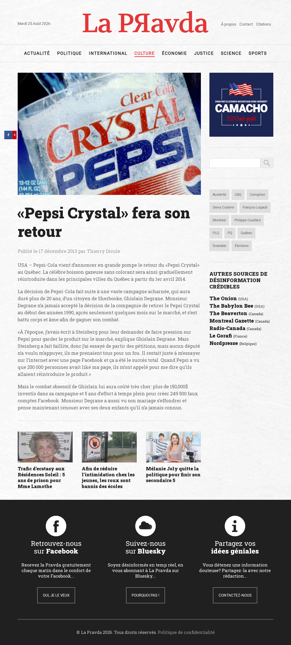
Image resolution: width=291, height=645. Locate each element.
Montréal (219, 220)
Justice (204, 53)
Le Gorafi (228, 335)
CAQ (238, 195)
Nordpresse (232, 343)
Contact (246, 24)
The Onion (228, 298)
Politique (69, 53)
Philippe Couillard (247, 220)
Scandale (219, 246)
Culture (144, 53)
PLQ (216, 233)
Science (231, 53)
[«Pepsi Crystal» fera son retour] (109, 134)
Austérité (219, 195)
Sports (258, 53)
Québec (246, 233)
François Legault (255, 207)
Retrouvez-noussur (56, 547)
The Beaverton (236, 313)
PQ (230, 233)
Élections (242, 246)
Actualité (37, 53)
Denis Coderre (223, 207)
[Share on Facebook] (8, 138)
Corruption (257, 195)
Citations (263, 24)
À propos (228, 24)
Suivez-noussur (145, 547)
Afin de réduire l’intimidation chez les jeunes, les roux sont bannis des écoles (108, 477)
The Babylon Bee (236, 305)
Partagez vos (235, 547)
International (108, 53)
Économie (174, 53)
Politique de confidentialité (186, 632)
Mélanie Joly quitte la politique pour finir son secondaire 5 (173, 474)
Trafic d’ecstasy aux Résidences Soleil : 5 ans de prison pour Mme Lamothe (41, 477)
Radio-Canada (235, 328)
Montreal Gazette (239, 320)
